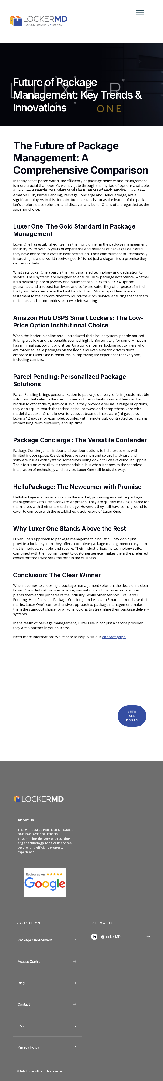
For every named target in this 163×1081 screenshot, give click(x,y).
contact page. (114, 637)
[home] (41, 21)
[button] (138, 21)
